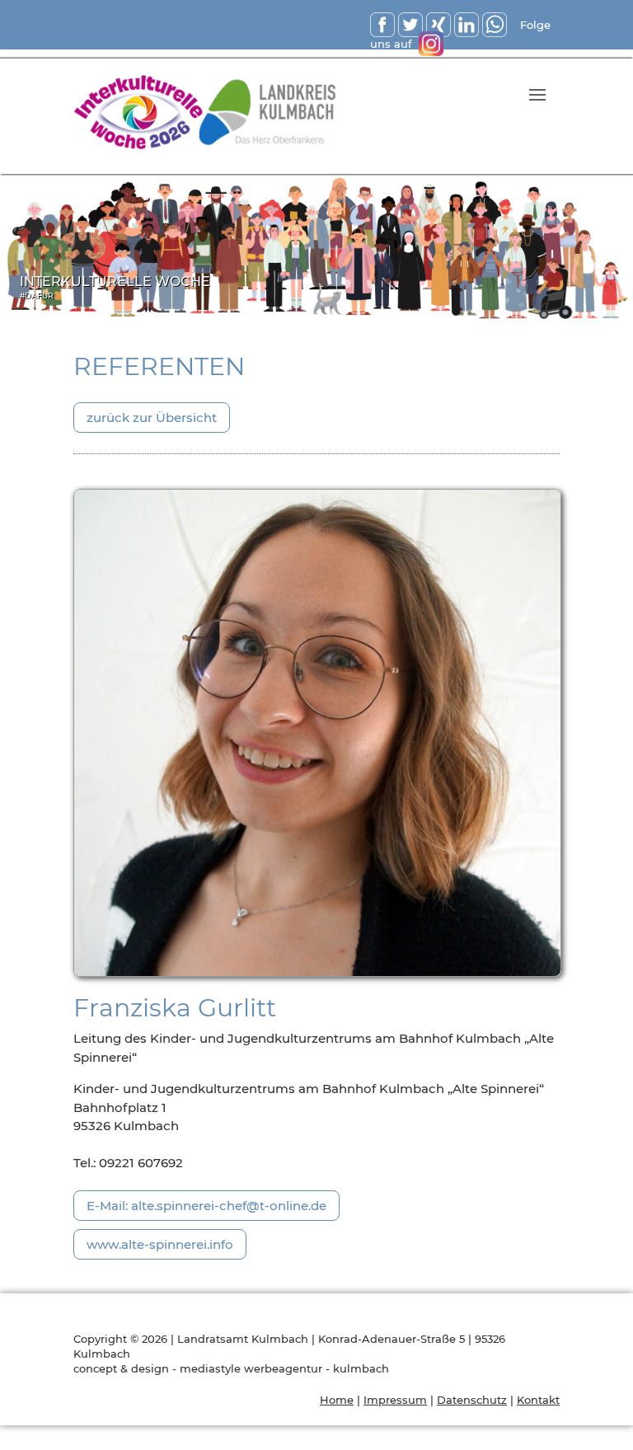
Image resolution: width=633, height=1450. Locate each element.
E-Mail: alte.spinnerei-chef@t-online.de (206, 1205)
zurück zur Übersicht (152, 417)
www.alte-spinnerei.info (160, 1244)
